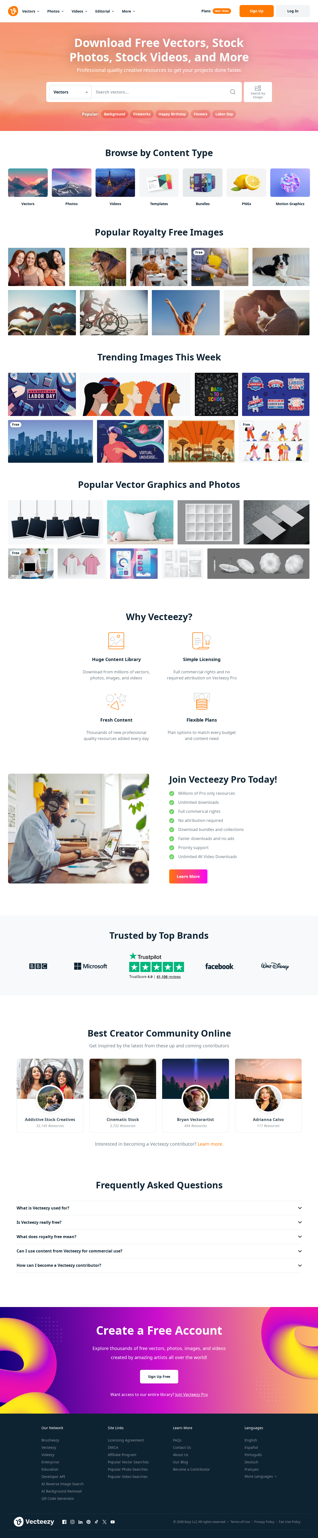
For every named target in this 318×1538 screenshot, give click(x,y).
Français (252, 1469)
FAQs (177, 1440)
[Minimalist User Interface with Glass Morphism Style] (134, 563)
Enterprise (50, 1462)
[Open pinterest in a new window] (88, 1522)
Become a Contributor (191, 1469)
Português (253, 1454)
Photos (53, 11)
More (126, 11)
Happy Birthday (172, 114)
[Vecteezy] (13, 11)
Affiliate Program (122, 1454)
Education (49, 1469)
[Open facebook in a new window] (64, 1522)
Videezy (47, 1454)
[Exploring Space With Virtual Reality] (130, 441)
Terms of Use (240, 1521)
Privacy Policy (264, 1521)
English (251, 1440)
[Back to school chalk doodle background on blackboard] (216, 394)
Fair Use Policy (289, 1521)
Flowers (200, 114)
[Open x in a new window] (105, 1522)
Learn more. (209, 1144)
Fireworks (142, 114)
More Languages (259, 1476)
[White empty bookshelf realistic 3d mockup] (208, 522)
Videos (77, 11)
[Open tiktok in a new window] (97, 1522)
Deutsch (251, 1462)
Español (251, 1447)
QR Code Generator (57, 1498)
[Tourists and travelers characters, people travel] (274, 441)
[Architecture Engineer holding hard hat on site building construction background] (219, 267)
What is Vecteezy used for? (43, 1208)
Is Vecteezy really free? (39, 1222)
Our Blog (180, 1462)
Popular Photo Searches (128, 1469)
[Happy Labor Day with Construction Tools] (42, 394)
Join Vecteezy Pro (191, 1394)
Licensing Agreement (126, 1440)
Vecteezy (48, 1447)
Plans (206, 11)
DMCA (113, 1447)
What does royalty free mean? (46, 1236)
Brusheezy (50, 1440)
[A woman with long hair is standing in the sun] (186, 312)
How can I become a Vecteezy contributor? (59, 1265)
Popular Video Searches (128, 1476)
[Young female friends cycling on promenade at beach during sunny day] (114, 312)
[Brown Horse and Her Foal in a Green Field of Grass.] (97, 267)
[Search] (233, 92)
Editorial (102, 11)
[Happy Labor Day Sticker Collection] (275, 394)
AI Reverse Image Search (62, 1483)
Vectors (28, 11)
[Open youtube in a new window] (113, 1522)
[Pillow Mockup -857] (140, 522)
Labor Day (224, 114)
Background (114, 114)
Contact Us (182, 1447)
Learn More (188, 876)
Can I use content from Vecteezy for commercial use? (69, 1251)
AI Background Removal (61, 1491)
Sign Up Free (159, 1376)
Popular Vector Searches (128, 1462)
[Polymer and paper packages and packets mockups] (182, 563)
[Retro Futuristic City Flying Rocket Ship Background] (201, 441)
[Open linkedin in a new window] (80, 1522)
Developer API (53, 1476)
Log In (292, 11)
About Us (180, 1454)
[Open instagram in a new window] (72, 1522)
